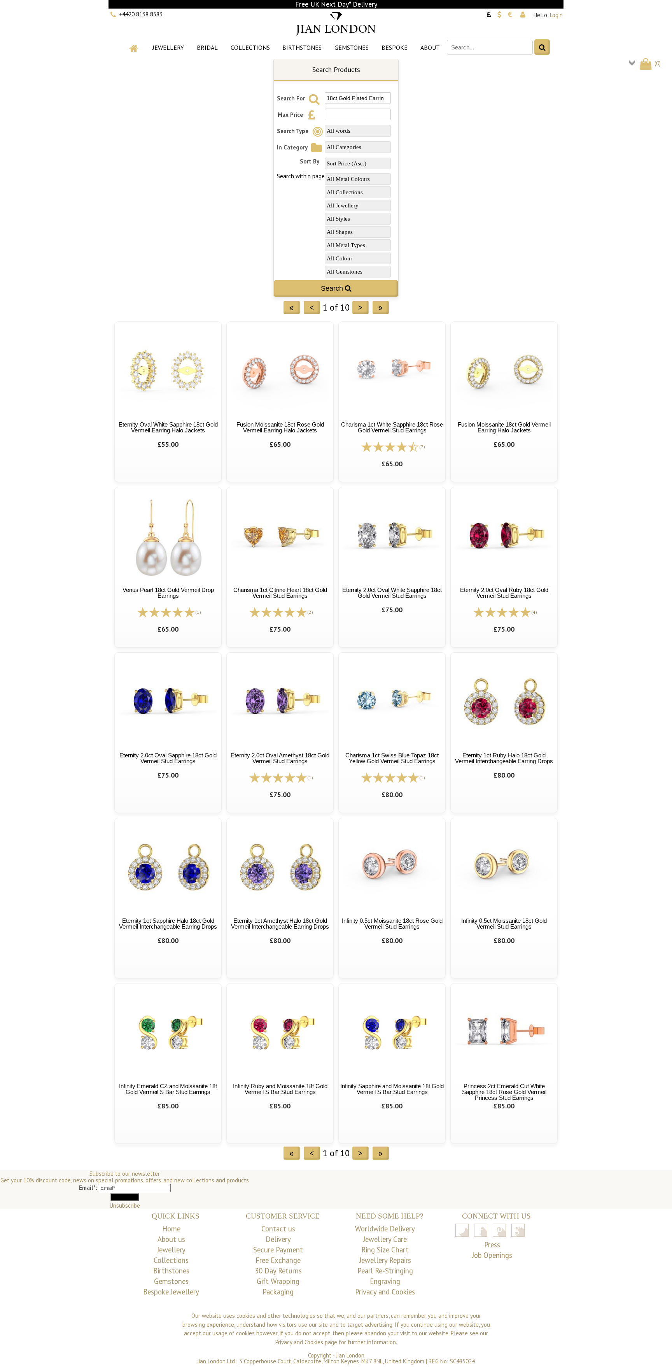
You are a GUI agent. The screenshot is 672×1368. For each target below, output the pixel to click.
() (657, 63)
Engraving (385, 1281)
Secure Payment (278, 1249)
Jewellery (168, 47)
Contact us (278, 1228)
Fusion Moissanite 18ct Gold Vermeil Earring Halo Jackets (504, 427)
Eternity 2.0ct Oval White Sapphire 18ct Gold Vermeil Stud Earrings (392, 593)
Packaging (278, 1291)
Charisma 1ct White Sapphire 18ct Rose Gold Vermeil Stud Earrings (392, 427)
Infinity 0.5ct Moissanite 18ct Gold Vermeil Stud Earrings (504, 923)
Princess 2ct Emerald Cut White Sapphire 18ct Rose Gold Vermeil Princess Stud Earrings (504, 1092)
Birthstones (302, 47)
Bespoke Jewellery (171, 1291)
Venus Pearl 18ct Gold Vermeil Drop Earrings (168, 593)
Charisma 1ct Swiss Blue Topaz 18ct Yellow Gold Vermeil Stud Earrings (392, 758)
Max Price (291, 114)
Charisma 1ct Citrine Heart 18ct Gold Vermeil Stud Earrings (280, 593)
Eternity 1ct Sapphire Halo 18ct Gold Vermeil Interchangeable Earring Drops (168, 923)
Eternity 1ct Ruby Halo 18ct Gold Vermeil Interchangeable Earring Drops (504, 758)
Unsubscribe (125, 1205)
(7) (422, 447)
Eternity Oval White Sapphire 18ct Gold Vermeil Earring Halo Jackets (168, 427)
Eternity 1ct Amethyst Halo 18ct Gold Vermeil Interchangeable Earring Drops (280, 923)
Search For (291, 98)
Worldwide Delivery (385, 1228)
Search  (336, 288)
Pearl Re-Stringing (385, 1270)
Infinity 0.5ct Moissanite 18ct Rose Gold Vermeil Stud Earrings (392, 923)
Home (171, 1228)
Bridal (207, 47)
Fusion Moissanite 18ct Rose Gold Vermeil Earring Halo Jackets (280, 427)
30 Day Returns (278, 1270)
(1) (198, 612)
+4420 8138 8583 (141, 14)
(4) (534, 612)
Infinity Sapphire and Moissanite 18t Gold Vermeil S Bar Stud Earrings (392, 1089)
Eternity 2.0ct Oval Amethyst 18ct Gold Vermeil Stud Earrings (280, 758)
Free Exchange (278, 1260)
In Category (293, 147)
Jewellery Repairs (385, 1260)
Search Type (293, 131)
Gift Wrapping (278, 1281)
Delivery (278, 1239)
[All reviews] (390, 446)
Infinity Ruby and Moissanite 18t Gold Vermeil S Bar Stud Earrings (280, 1089)
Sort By (309, 161)
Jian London (350, 1355)
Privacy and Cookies (385, 1291)
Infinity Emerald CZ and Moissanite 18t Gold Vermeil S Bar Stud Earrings (168, 1089)
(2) (310, 612)
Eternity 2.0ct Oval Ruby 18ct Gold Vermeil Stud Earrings (504, 593)
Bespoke (395, 47)
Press (492, 1244)
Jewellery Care (385, 1239)
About (430, 47)
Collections (250, 47)
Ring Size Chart (385, 1249)
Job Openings (492, 1255)
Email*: (88, 1187)
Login (556, 15)
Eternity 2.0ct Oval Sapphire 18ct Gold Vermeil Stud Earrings (168, 758)
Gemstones (351, 47)
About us (171, 1239)
